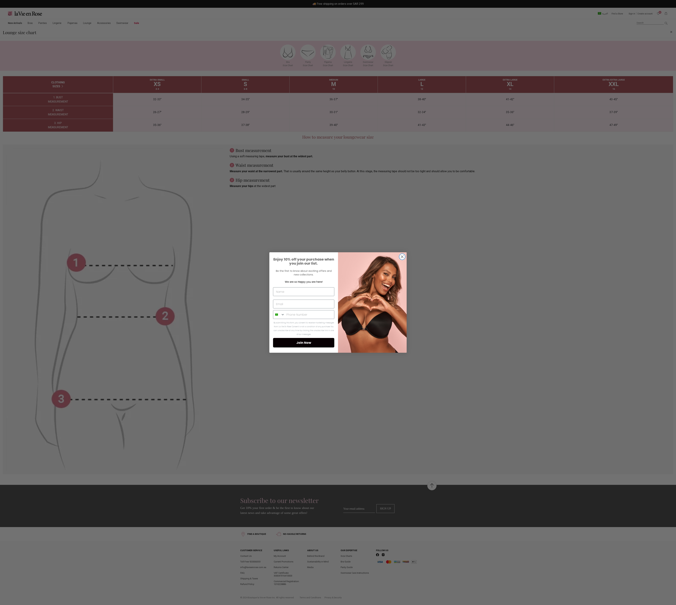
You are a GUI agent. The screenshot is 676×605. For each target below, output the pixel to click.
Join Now (303, 342)
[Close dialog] (402, 257)
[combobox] (279, 314)
